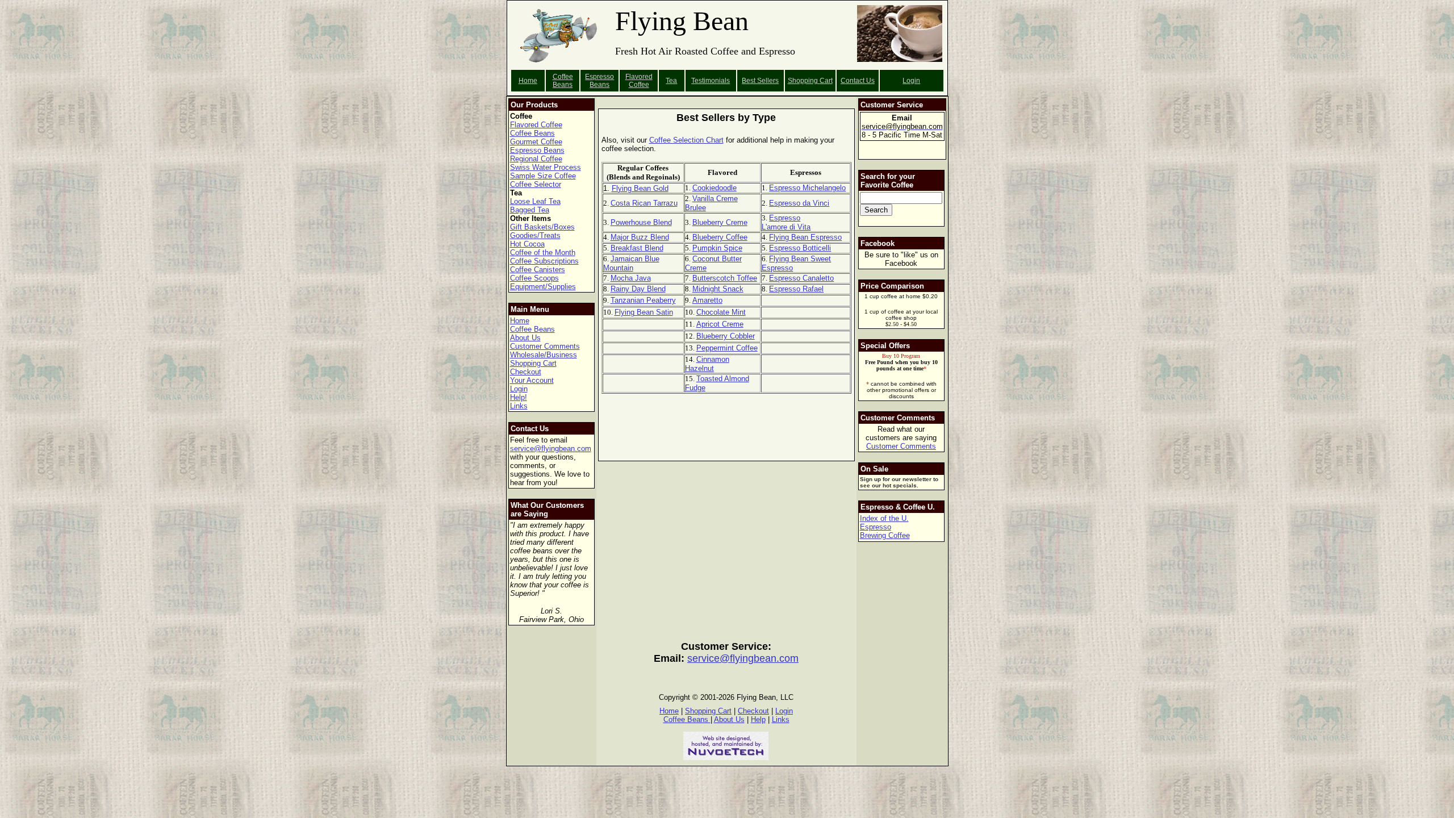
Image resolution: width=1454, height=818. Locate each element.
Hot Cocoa (527, 244)
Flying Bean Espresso (805, 237)
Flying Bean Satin (644, 312)
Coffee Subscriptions (544, 261)
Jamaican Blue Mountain (631, 263)
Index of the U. (884, 518)
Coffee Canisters (537, 269)
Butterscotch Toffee (724, 278)
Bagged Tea (529, 210)
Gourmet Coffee (536, 141)
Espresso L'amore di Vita (786, 222)
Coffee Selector (535, 184)
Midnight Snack (717, 289)
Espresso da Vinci (799, 203)
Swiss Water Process (545, 167)
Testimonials (710, 81)
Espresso (875, 527)
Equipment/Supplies (543, 286)
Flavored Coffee (639, 81)
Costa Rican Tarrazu (644, 203)
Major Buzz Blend (640, 237)
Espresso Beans (599, 81)
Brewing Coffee (885, 535)
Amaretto (707, 300)
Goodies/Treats (535, 235)
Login (911, 81)
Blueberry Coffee (719, 237)
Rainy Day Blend (638, 289)
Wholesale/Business (543, 354)
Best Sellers (760, 81)
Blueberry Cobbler (725, 336)
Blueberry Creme (719, 222)
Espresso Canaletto (801, 278)
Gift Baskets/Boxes (542, 227)
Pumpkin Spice (717, 248)
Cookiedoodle (714, 187)
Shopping (804, 81)
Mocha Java (631, 278)
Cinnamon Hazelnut (707, 364)
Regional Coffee (536, 159)
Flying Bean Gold (640, 188)
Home (528, 81)
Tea (671, 81)
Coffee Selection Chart (686, 140)
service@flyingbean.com (550, 448)
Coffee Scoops (534, 278)
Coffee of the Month (542, 252)
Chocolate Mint (721, 312)
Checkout (525, 372)
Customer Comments (545, 346)
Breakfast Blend (637, 248)
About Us (525, 337)
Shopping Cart (533, 363)
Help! (518, 397)
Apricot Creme (719, 324)
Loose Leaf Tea (535, 201)
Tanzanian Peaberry (643, 300)
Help (758, 719)
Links (519, 406)
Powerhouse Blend (641, 222)
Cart (826, 81)
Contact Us (858, 81)
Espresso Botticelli (800, 248)
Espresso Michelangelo (807, 187)
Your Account (532, 380)
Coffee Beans (563, 81)
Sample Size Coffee (543, 176)
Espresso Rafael (796, 289)
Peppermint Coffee (727, 348)
